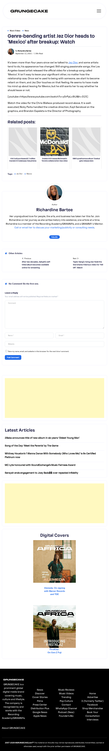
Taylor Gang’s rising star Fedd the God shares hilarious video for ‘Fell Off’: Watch (88, 265)
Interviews (92, 719)
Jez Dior (73, 62)
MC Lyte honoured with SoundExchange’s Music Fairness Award (40, 464)
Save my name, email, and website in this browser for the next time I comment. (38, 351)
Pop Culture (66, 700)
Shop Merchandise (92, 708)
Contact (66, 704)
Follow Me (54, 237)
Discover (40, 693)
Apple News (39, 715)
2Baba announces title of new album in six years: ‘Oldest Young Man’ (42, 437)
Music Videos (66, 693)
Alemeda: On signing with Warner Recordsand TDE (54, 591)
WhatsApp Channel (66, 708)
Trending (66, 697)
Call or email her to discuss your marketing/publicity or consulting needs (54, 227)
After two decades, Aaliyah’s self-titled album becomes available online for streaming (36, 265)
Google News (40, 712)
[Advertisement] (54, 398)
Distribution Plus (40, 708)
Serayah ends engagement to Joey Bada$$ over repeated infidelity (41, 472)
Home (92, 693)
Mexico (29, 174)
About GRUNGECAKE (13, 727)
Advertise (92, 697)
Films (40, 700)
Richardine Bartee (24, 51)
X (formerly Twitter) (92, 700)
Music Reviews (66, 689)
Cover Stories (40, 697)
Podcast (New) (66, 712)
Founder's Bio (66, 715)
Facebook (92, 704)
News (40, 689)
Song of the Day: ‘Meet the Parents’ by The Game (31, 445)
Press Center (40, 704)
